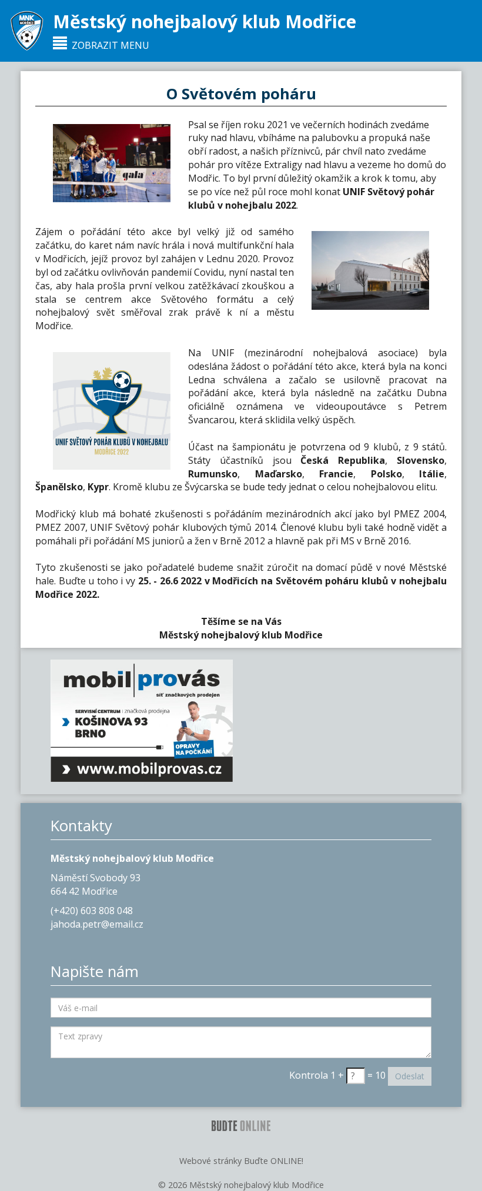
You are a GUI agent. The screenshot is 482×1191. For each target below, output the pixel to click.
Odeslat (409, 1076)
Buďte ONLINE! (273, 1160)
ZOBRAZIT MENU (108, 45)
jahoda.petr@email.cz (97, 924)
